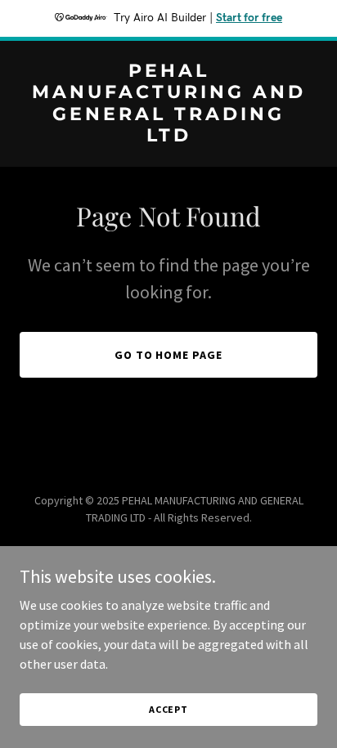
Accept (168, 709)
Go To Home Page (169, 354)
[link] (168, 136)
